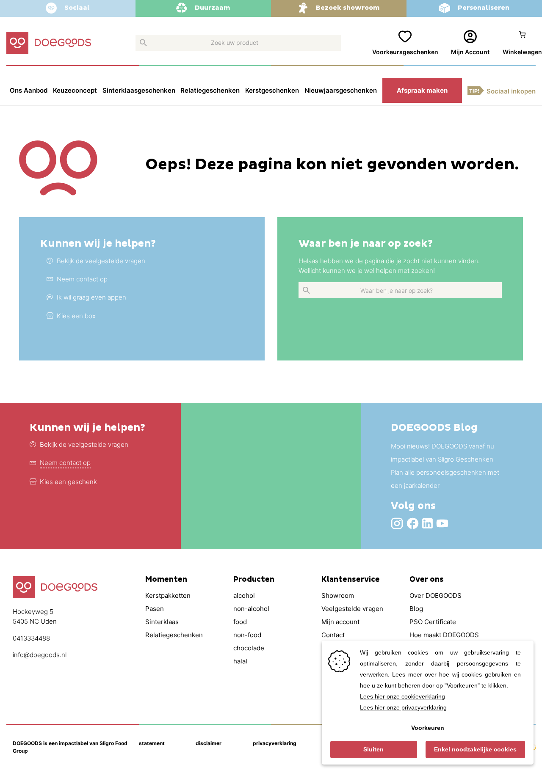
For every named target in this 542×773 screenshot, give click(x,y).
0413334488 (31, 638)
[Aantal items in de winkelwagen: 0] (522, 43)
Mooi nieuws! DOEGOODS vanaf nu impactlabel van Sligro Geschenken (442, 452)
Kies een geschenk (68, 482)
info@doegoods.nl (39, 655)
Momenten (166, 579)
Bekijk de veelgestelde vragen (84, 444)
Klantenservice (350, 579)
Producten (253, 579)
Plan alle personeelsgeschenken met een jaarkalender (445, 479)
